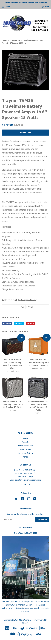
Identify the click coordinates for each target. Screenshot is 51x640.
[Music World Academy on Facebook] (22, 499)
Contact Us (25, 484)
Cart (47, 7)
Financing (25, 457)
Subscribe (42, 519)
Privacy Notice (25, 449)
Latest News (25, 527)
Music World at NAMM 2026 (25, 533)
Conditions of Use (25, 445)
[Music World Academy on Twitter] (16, 499)
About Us (25, 442)
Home (4, 40)
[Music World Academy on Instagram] (28, 499)
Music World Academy (28, 620)
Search (25, 438)
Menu (7, 7)
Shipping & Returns (25, 453)
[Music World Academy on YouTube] (34, 499)
